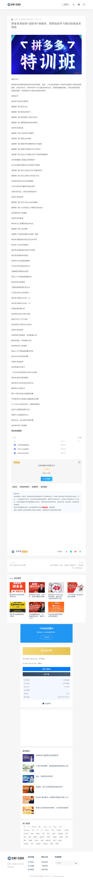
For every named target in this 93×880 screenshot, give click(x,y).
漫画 (25, 840)
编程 (42, 840)
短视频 (30, 840)
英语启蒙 (38, 843)
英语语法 (45, 843)
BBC (40, 826)
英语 (32, 843)
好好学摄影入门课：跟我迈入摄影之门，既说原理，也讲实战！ (66, 567)
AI (28, 826)
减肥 (32, 833)
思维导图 (60, 833)
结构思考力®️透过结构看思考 (47, 755)
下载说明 (44, 866)
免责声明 (44, 869)
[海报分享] (80, 551)
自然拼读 (26, 843)
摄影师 (35, 837)
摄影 (30, 837)
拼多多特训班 (24, 487)
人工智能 (66, 830)
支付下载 (46, 674)
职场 (54, 840)
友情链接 (31, 869)
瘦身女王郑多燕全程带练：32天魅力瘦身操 (52, 808)
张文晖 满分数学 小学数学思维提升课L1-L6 (52, 797)
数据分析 (42, 837)
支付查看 (47, 479)
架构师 (61, 837)
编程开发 (48, 840)
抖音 (25, 837)
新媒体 (55, 837)
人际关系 (26, 833)
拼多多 (15, 487)
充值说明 (44, 862)
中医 (52, 830)
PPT (33, 830)
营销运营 (30, 19)
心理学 (53, 833)
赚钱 (51, 843)
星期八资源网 (18, 510)
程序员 (36, 840)
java (50, 826)
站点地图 (31, 866)
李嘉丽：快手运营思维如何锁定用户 (49, 787)
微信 (48, 833)
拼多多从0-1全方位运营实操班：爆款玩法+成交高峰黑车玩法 (55, 596)
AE (24, 826)
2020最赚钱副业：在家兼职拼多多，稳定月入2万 (37, 616)
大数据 (37, 833)
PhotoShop (26, 830)
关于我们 (31, 862)
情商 (66, 833)
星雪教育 (35, 487)
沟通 (66, 837)
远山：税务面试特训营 (44, 776)
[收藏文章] (66, 551)
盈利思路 (44, 487)
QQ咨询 (47, 703)
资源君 (18, 551)
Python (47, 830)
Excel (45, 826)
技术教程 (23, 19)
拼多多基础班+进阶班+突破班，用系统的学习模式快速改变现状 (42, 510)
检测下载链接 (46, 669)
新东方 (48, 837)
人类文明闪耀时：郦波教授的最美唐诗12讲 (52, 766)
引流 (43, 833)
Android (34, 826)
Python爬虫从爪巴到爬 (18, 565)
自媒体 (60, 840)
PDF (60, 826)
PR (37, 830)
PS (41, 830)
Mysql (55, 826)
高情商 (57, 843)
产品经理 (58, 830)
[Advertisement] (46, 531)
